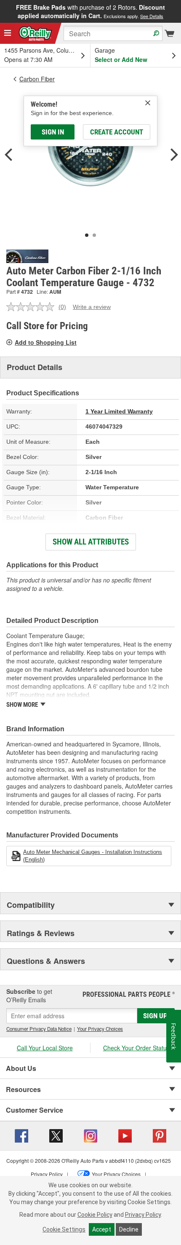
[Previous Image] (8, 155)
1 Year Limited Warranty (119, 411)
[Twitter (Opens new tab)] (56, 1134)
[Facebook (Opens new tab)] (21, 1134)
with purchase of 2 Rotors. (90, 11)
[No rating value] (32, 307)
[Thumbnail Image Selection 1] (86, 235)
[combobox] (113, 33)
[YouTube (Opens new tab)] (125, 1134)
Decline (128, 1229)
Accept (101, 1229)
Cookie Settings (64, 1229)
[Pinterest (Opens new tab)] (159, 1134)
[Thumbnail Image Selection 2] (94, 235)
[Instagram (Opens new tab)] (90, 1134)
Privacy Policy (143, 1214)
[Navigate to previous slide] (2, 11)
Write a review (92, 306)
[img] (147, 102)
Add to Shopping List (46, 342)
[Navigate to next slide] (178, 11)
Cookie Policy (94, 1214)
